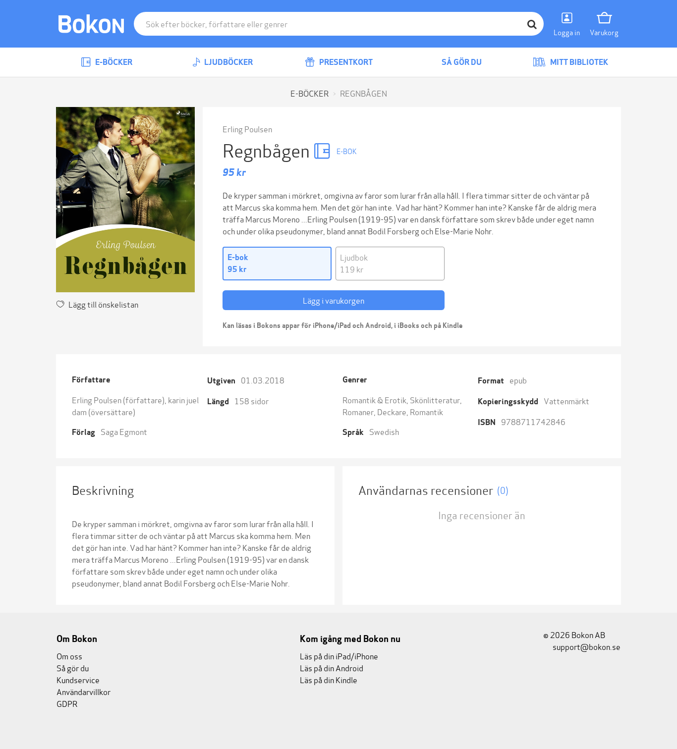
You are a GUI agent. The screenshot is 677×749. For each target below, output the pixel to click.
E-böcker (113, 62)
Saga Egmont (124, 431)
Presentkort (345, 62)
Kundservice (78, 679)
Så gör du (461, 62)
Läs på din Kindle (328, 679)
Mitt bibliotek (578, 62)
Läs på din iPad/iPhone (339, 655)
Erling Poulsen (247, 128)
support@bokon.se (586, 646)
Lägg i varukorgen (333, 300)
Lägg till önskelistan (103, 304)
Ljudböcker (228, 62)
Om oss (69, 655)
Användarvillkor (83, 691)
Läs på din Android (331, 667)
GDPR (66, 703)
